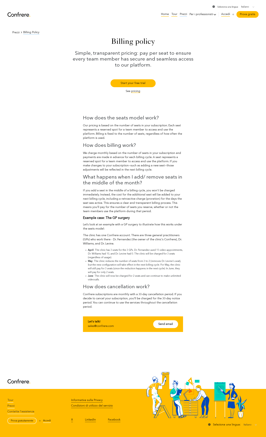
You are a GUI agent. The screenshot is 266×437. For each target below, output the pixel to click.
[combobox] (241, 7)
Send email (165, 324)
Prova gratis (247, 14)
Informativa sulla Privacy (87, 400)
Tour (174, 14)
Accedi (225, 14)
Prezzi (183, 14)
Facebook (114, 419)
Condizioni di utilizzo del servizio (92, 405)
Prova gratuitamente (22, 421)
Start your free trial (133, 83)
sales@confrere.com (101, 326)
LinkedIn (90, 419)
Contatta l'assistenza (20, 411)
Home (165, 14)
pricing (135, 91)
